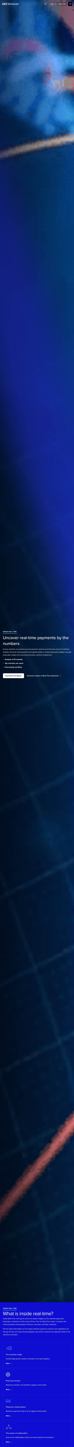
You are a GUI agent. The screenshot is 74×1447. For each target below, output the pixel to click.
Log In (52, 4)
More (8, 1363)
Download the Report (13, 675)
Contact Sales (62, 4)
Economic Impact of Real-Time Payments (43, 675)
